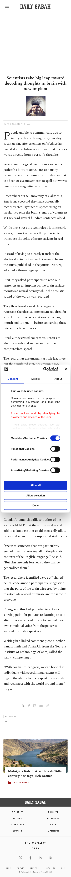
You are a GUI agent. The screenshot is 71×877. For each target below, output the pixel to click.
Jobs (8, 868)
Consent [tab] (13, 378)
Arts (53, 824)
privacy (20, 868)
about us (34, 868)
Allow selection (35, 495)
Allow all (35, 485)
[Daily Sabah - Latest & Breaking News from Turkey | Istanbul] (35, 6)
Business (53, 818)
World (17, 818)
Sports (18, 830)
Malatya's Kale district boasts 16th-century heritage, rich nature (35, 774)
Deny (35, 505)
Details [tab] (35, 378)
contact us (49, 868)
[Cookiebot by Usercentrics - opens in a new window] (44, 369)
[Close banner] (66, 369)
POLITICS (18, 812)
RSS (62, 868)
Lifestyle (17, 824)
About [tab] (58, 378)
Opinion (53, 830)
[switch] (55, 449)
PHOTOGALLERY (21, 782)
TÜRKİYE (53, 812)
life (5, 721)
